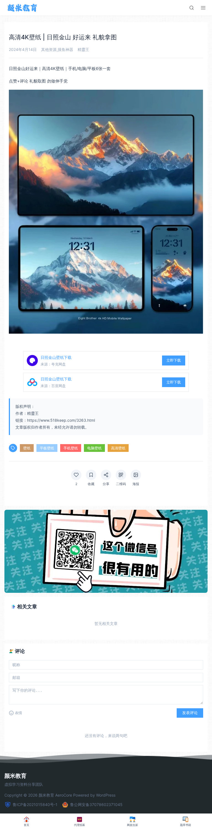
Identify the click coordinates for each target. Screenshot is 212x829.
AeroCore (63, 795)
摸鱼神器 (65, 49)
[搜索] (192, 8)
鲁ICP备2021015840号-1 (35, 804)
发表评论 (190, 712)
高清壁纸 (118, 448)
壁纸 (26, 448)
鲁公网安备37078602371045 (96, 804)
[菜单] (203, 7)
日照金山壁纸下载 (56, 357)
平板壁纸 (47, 448)
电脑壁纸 (94, 448)
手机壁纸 (70, 448)
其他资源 (49, 49)
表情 (18, 713)
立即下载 (173, 360)
